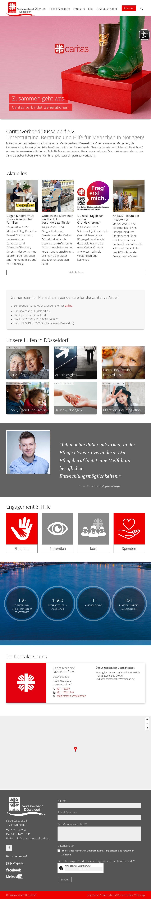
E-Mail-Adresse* (67, 812)
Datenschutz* (66, 845)
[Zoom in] (147, 719)
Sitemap (140, 895)
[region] (75, 752)
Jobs (90, 8)
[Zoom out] (147, 724)
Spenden (128, 8)
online (68, 305)
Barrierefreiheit (125, 895)
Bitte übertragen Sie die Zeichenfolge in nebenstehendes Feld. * (96, 861)
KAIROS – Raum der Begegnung (126, 217)
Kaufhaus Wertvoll (107, 8)
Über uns (40, 8)
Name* (62, 800)
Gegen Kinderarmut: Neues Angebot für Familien (20, 219)
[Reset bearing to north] (147, 728)
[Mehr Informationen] (75, 67)
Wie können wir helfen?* (72, 824)
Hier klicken (84, 868)
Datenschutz (108, 895)
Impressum (93, 895)
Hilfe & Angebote (59, 8)
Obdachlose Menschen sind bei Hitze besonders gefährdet (57, 219)
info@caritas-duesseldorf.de (32, 838)
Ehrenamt (79, 8)
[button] (141, 8)
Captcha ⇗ (95, 872)
